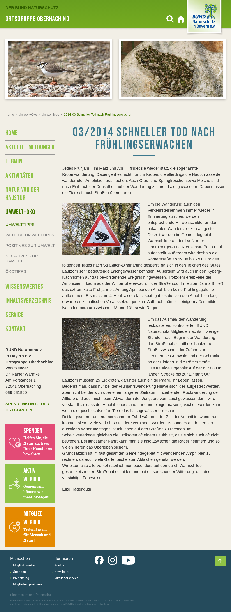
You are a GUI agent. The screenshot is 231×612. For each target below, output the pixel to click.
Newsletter (61, 571)
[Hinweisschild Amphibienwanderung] (101, 229)
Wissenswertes (24, 287)
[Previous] (11, 70)
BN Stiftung (20, 578)
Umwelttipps (50, 114)
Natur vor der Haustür (22, 193)
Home (9, 114)
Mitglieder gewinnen (27, 584)
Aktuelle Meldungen (30, 147)
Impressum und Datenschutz (31, 594)
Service (14, 315)
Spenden (19, 571)
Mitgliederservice (66, 578)
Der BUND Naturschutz (31, 7)
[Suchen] (170, 19)
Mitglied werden (24, 565)
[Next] (220, 70)
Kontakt (15, 329)
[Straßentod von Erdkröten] (101, 344)
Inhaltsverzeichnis (28, 301)
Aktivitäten (19, 176)
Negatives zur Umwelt (21, 258)
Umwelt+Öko (28, 114)
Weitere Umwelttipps (29, 235)
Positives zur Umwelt (30, 245)
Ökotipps (15, 271)
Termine (15, 161)
